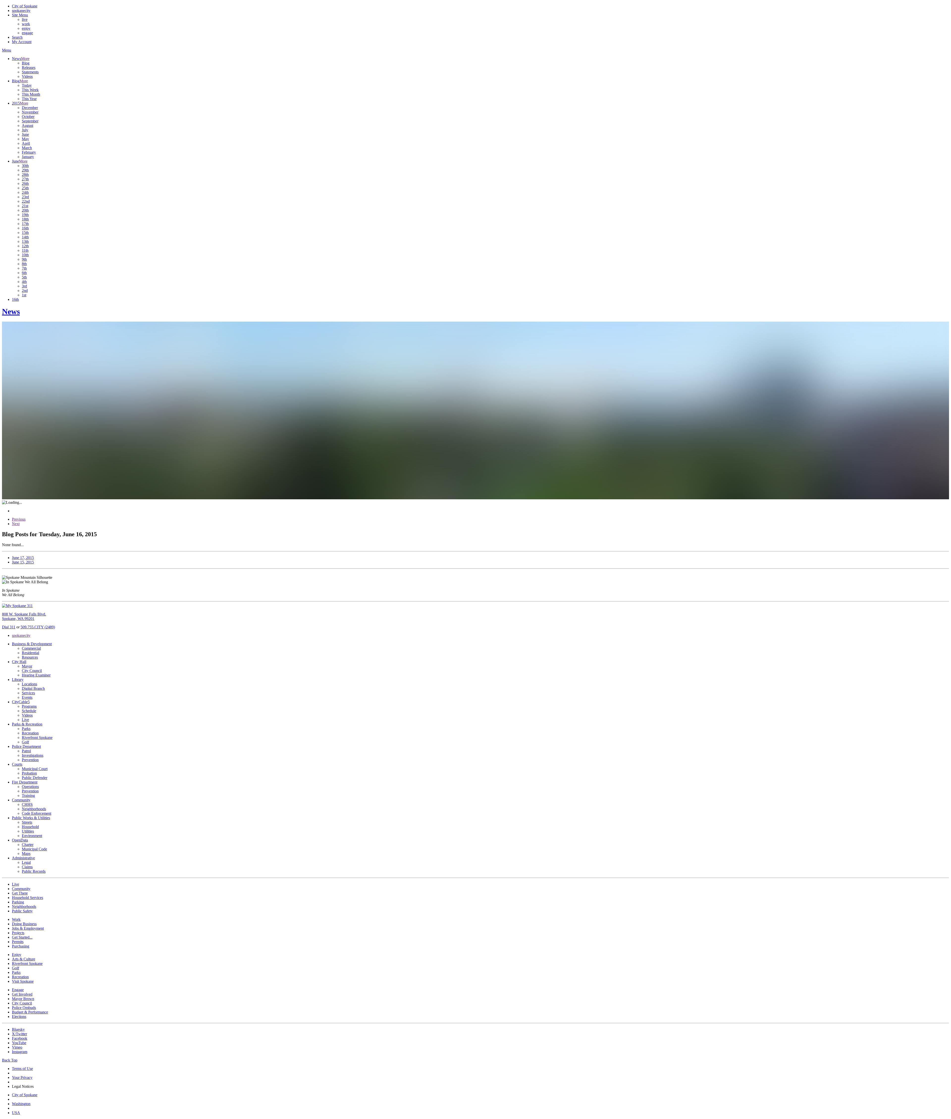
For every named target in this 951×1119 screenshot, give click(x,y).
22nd (26, 201)
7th (24, 268)
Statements (30, 72)
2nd (25, 290)
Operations (30, 786)
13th (25, 241)
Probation (29, 773)
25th (25, 188)
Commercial (31, 648)
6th (24, 273)
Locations (29, 684)
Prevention (30, 760)
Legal (26, 862)
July (25, 130)
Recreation (30, 733)
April (26, 143)
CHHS (27, 804)
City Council (32, 671)
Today (27, 85)
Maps (26, 853)
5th (24, 277)
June (25, 134)
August (27, 125)
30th (25, 166)
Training (28, 795)
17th (25, 224)
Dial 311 (8, 627)
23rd (25, 197)
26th (25, 183)
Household (30, 827)
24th (25, 192)
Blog (25, 63)
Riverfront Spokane (37, 737)
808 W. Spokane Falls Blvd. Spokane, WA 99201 (24, 616)
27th (25, 179)
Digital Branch (33, 688)
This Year (29, 99)
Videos (27, 76)
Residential (30, 653)
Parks (26, 729)
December (30, 108)
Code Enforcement (36, 813)
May (25, 139)
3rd (24, 286)
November (30, 112)
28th (25, 174)
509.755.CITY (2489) (38, 627)
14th (25, 237)
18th (25, 219)
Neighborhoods (34, 809)
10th (25, 255)
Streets (27, 822)
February (29, 152)
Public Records (34, 871)
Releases (28, 67)
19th (25, 215)
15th (25, 232)
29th (25, 170)
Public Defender (34, 778)
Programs (29, 706)
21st (25, 206)
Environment (32, 836)
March (27, 148)
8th (24, 264)
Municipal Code (34, 849)
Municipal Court (35, 769)
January (28, 157)
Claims (27, 867)
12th (25, 246)
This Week (30, 90)
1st (24, 295)
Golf (25, 742)
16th (25, 228)
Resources (30, 657)
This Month (31, 94)
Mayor (27, 666)
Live (25, 720)
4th (24, 282)
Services (28, 693)
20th (25, 210)
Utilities (28, 831)
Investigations (32, 755)
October (28, 116)
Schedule (29, 711)
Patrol (26, 751)
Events (27, 697)
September (30, 121)
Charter (27, 844)
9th (24, 259)
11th (25, 250)
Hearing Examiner (36, 675)
